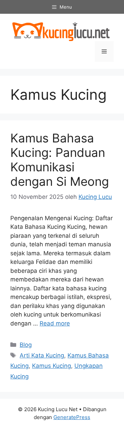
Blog (26, 344)
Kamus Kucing (51, 365)
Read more (55, 323)
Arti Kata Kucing (42, 355)
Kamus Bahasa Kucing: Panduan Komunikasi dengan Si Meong (59, 160)
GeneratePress (71, 417)
